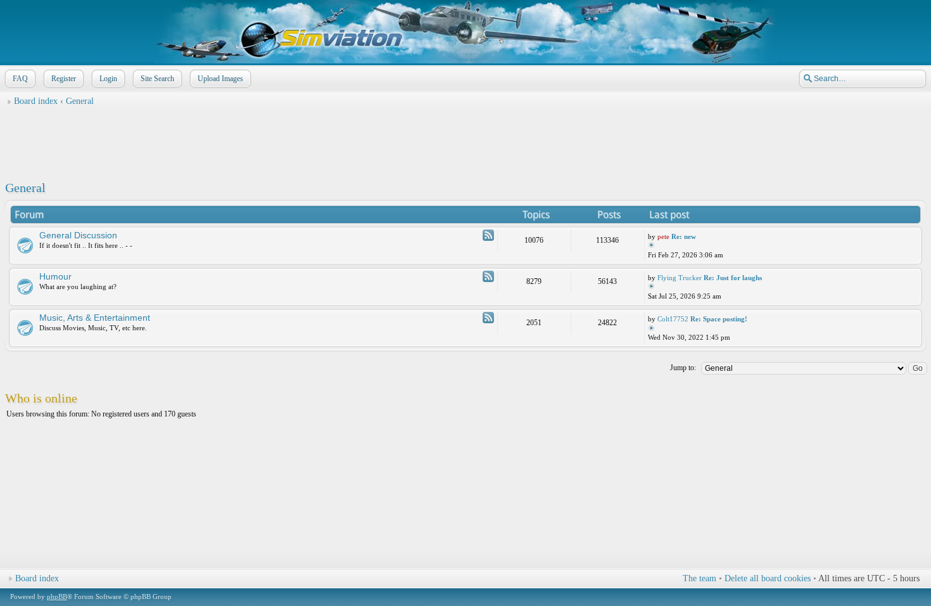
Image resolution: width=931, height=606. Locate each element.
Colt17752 (672, 319)
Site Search (157, 78)
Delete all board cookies (768, 578)
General (80, 101)
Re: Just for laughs (733, 277)
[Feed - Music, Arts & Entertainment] (488, 317)
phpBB (57, 596)
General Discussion (78, 235)
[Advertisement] (465, 140)
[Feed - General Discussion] (488, 235)
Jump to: (683, 367)
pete (663, 236)
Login (108, 78)
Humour (55, 276)
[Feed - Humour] (488, 276)
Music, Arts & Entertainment (94, 318)
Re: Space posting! (718, 319)
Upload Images (220, 78)
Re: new (683, 236)
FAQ (20, 78)
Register (63, 78)
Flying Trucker (679, 277)
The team (699, 578)
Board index (36, 101)
